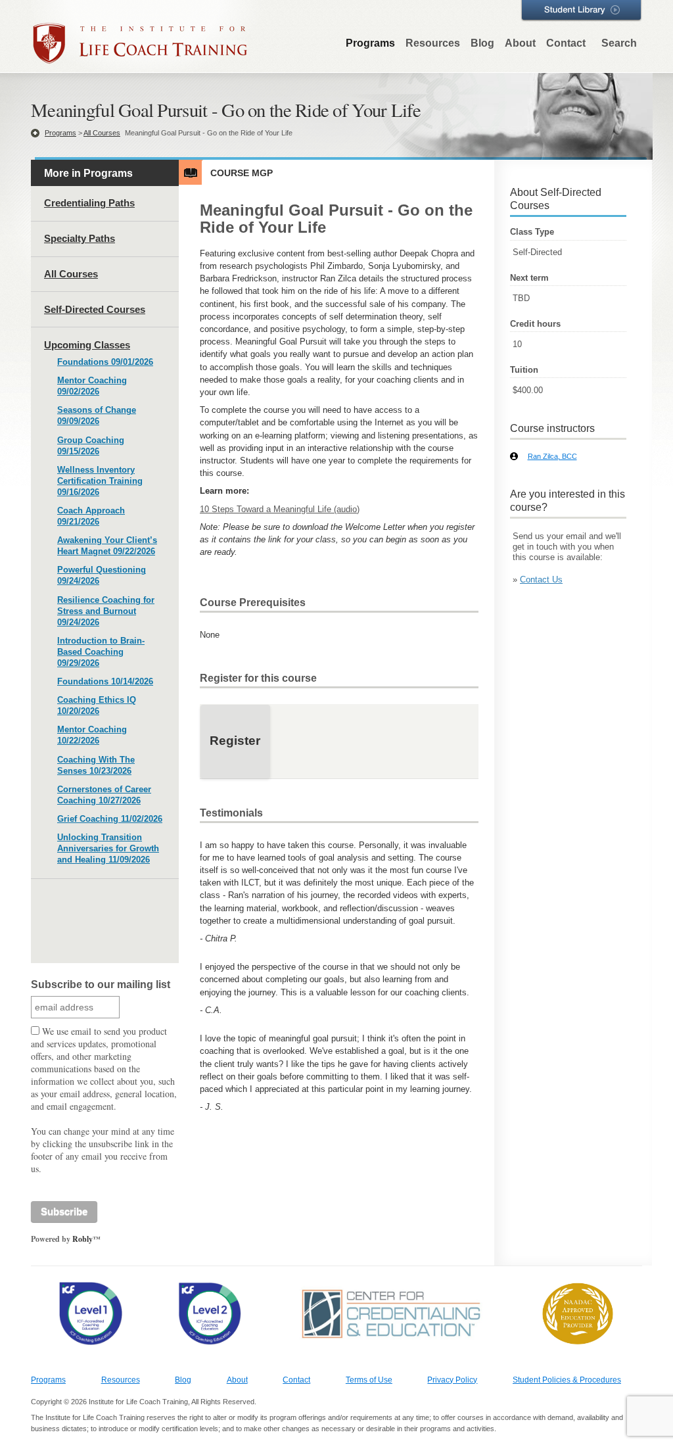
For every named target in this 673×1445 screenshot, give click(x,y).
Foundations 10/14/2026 (105, 681)
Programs (370, 43)
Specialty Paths (79, 238)
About (520, 43)
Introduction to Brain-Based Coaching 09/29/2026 (101, 652)
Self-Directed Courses (94, 309)
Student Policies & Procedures (567, 1380)
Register (235, 740)
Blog (482, 43)
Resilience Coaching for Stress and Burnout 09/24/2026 (105, 611)
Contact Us (541, 579)
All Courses (101, 133)
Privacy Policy (452, 1380)
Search (619, 43)
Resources (433, 43)
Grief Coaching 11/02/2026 (109, 819)
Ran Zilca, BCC (552, 456)
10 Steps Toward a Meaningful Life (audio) (280, 509)
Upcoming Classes (87, 344)
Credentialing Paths (89, 202)
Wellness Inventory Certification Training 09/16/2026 (100, 481)
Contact (566, 43)
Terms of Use (369, 1380)
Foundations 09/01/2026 (105, 362)
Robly (82, 1238)
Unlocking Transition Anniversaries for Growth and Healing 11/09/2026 (108, 848)
